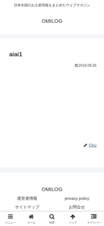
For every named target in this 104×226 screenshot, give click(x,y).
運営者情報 (27, 198)
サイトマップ (27, 207)
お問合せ (77, 207)
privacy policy (77, 198)
